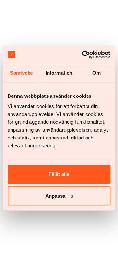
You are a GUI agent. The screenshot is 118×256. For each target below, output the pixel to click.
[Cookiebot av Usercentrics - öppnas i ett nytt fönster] (83, 54)
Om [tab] (96, 72)
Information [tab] (59, 72)
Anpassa (55, 196)
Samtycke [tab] (21, 72)
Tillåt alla (59, 174)
